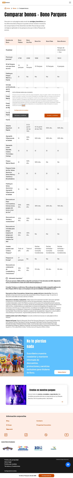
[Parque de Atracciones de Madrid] (23, 448)
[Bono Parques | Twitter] (46, 434)
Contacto (39, 421)
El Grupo (9, 425)
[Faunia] (53, 448)
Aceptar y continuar (52, 115)
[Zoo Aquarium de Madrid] (38, 448)
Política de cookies (10, 464)
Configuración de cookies (10, 471)
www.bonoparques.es (35, 282)
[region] (36, 104)
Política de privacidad (11, 460)
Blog (7, 421)
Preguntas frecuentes (43, 425)
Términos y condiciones (18, 287)
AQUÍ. (23, 105)
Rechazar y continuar (20, 115)
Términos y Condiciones (12, 466)
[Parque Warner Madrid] (8, 448)
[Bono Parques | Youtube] (67, 434)
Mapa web (9, 429)
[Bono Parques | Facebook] (26, 434)
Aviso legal (7, 462)
